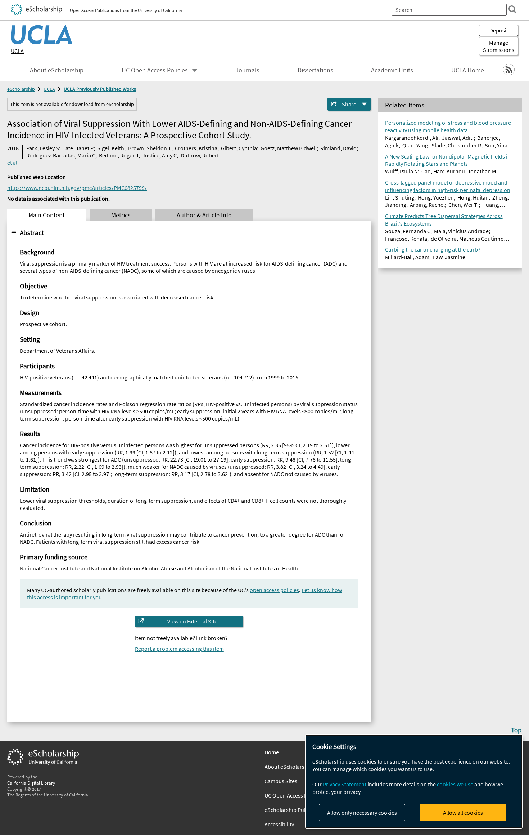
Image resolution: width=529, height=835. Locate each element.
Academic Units (392, 70)
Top (516, 729)
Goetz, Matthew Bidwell (289, 148)
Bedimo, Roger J (119, 155)
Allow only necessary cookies (362, 812)
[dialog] (414, 781)
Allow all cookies (463, 812)
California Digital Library (31, 783)
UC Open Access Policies (155, 70)
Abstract (32, 232)
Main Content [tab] (46, 215)
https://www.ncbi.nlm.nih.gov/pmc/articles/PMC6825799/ (77, 187)
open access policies (274, 590)
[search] (512, 9)
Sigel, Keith (110, 148)
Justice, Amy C (159, 155)
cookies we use (455, 784)
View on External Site (192, 621)
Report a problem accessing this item (179, 648)
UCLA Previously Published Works (100, 89)
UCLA (17, 50)
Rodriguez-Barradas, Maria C (60, 155)
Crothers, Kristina (196, 148)
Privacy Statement (344, 784)
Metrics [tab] (121, 215)
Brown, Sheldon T (149, 148)
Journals (247, 70)
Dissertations (315, 70)
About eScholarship (56, 70)
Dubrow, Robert (200, 155)
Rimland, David (338, 148)
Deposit (498, 30)
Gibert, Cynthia (239, 148)
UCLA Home (467, 70)
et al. (13, 162)
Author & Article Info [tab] (204, 215)
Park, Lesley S (42, 148)
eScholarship (21, 89)
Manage (498, 46)
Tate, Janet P (78, 148)
